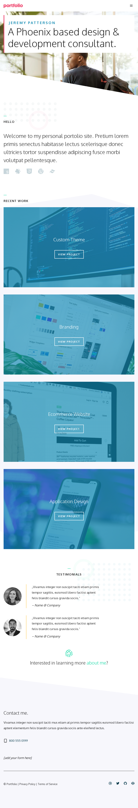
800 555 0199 (18, 740)
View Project (69, 254)
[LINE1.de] (13, 6)
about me (96, 663)
